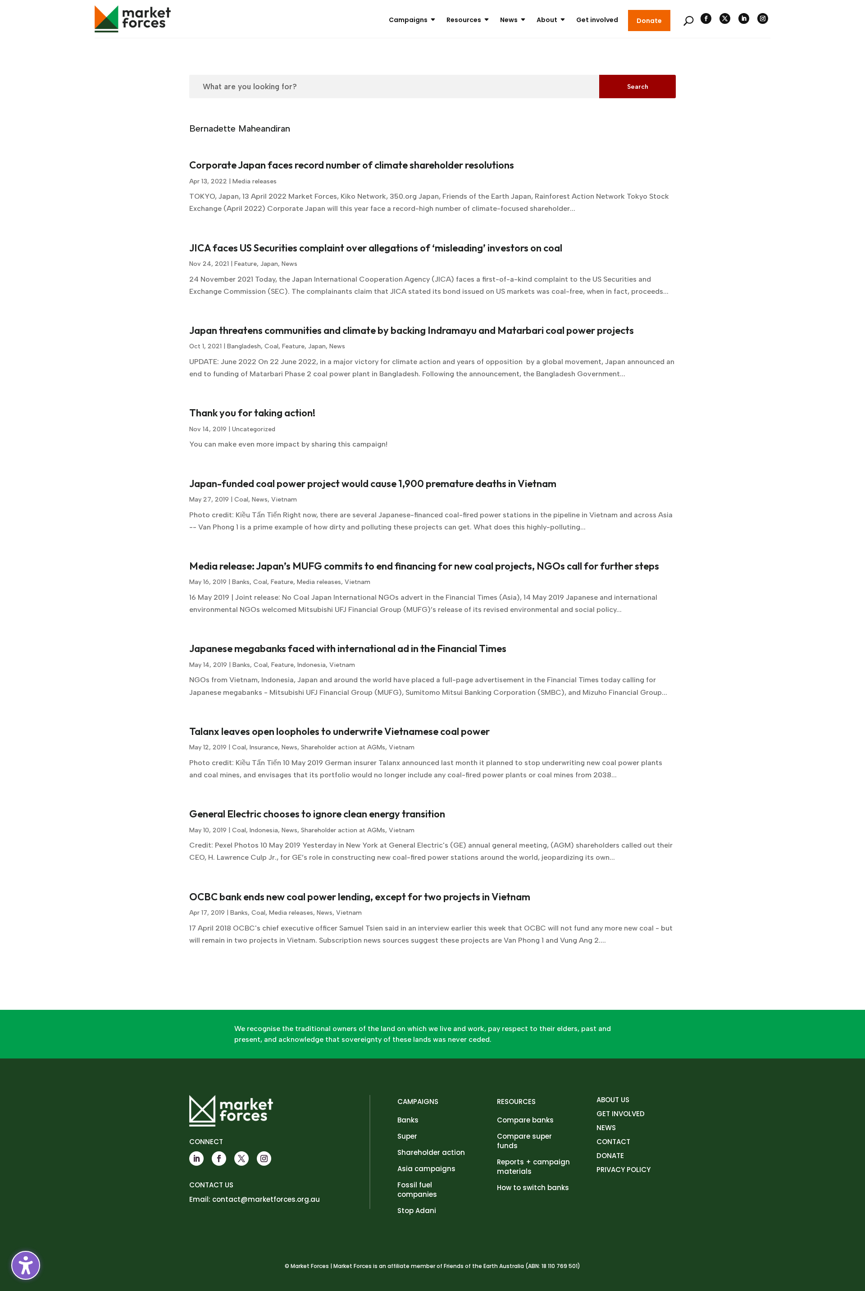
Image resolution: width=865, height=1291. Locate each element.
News (509, 19)
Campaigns (408, 19)
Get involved (597, 19)
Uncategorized (253, 429)
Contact (613, 1141)
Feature (245, 264)
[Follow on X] (724, 18)
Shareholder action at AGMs (343, 747)
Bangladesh (244, 346)
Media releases (254, 181)
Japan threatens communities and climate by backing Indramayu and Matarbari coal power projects (411, 330)
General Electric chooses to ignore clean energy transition (317, 813)
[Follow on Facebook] (706, 18)
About (547, 19)
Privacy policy (623, 1169)
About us (612, 1099)
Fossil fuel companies (417, 1189)
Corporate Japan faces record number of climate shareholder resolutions (351, 165)
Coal (271, 346)
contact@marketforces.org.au (266, 1199)
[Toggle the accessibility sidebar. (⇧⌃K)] (25, 1265)
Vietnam (284, 499)
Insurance (264, 747)
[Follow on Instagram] (762, 18)
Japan (269, 264)
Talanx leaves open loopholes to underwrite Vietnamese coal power (339, 731)
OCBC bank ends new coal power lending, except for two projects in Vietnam (359, 896)
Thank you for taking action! (252, 412)
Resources (463, 19)
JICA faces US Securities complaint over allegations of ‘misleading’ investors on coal (375, 248)
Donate (649, 20)
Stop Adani (416, 1210)
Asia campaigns (426, 1168)
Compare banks (525, 1120)
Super (407, 1136)
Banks (241, 582)
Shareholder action (431, 1152)
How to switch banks (533, 1187)
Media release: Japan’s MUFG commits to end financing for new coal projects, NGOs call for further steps (424, 566)
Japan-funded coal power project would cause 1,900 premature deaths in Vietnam (372, 483)
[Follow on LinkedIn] (743, 18)
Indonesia (311, 665)
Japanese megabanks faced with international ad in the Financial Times (347, 648)
